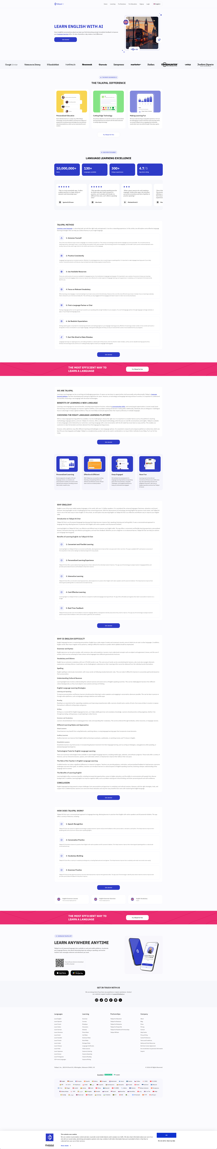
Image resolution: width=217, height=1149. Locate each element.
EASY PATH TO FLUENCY (109, 152)
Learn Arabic (57, 1043)
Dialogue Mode (86, 1043)
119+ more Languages (60, 1059)
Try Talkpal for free (108, 134)
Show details (65, 1145)
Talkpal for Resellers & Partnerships (119, 1029)
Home (105, 4)
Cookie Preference (145, 1038)
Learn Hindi (57, 1048)
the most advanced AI (109, 77)
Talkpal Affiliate (114, 1032)
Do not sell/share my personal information (152, 1048)
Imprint (143, 1051)
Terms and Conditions (146, 1040)
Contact (143, 1029)
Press (142, 1024)
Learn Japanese (58, 1051)
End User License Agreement (148, 1046)
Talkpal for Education (116, 1019)
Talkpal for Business (115, 1021)
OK (166, 1135)
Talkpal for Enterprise (116, 1024)
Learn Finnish (57, 1040)
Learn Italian (57, 1027)
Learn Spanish (58, 1021)
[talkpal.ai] (59, 4)
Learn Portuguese (59, 1056)
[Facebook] (111, 1000)
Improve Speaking (87, 1054)
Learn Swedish (58, 1038)
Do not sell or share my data (166, 1140)
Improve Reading (86, 1056)
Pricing (142, 1027)
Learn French (57, 1024)
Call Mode (85, 1035)
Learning (112, 4)
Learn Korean (57, 1054)
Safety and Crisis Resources (148, 1043)
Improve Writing (86, 1059)
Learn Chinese (58, 1046)
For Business (122, 4)
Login (148, 4)
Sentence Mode (86, 1038)
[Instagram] (96, 1000)
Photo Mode (85, 1032)
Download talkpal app (65, 936)
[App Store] (61, 972)
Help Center (144, 1032)
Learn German (58, 1029)
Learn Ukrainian (58, 1032)
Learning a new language (64, 228)
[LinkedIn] (115, 1000)
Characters (85, 1027)
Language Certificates (88, 1046)
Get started (65, 39)
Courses (84, 1021)
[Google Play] (78, 972)
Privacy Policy (144, 1035)
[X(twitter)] (120, 1000)
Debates (84, 1029)
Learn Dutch (57, 1035)
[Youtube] (106, 1000)
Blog (142, 1021)
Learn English (57, 1019)
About (142, 1019)
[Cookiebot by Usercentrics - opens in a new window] (49, 1145)
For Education (133, 4)
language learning (62, 34)
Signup (142, 4)
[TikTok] (101, 1000)
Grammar (84, 1019)
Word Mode (85, 1040)
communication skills (118, 406)
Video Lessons (86, 1048)
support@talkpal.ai (118, 994)
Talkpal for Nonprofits (116, 1027)
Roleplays (85, 1024)
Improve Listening (87, 1051)
